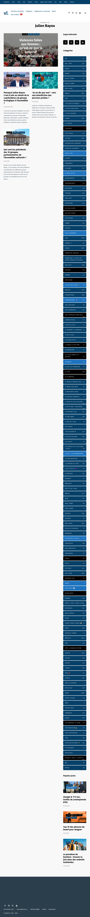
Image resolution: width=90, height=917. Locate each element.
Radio (54, 11)
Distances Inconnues (75, 148)
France (13, 2)
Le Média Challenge (75, 386)
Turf (75, 738)
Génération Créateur (75, 253)
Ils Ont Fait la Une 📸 (75, 285)
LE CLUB (75, 371)
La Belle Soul (75, 334)
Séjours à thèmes (75, 633)
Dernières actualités (17, 11)
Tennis (75, 718)
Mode (60, 2)
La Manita (75, 361)
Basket (75, 68)
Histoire (75, 270)
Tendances (75, 713)
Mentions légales (35, 909)
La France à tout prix (75, 344)
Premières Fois (75, 578)
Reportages (75, 608)
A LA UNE (25, 34)
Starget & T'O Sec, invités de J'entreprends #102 (74, 799)
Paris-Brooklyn (75, 548)
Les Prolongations (75, 458)
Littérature (75, 473)
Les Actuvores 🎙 (75, 431)
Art (75, 58)
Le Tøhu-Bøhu (75, 416)
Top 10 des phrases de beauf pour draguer (73, 828)
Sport (24, 2)
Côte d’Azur (75, 133)
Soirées (75, 668)
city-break (75, 123)
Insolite (75, 290)
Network (75, 518)
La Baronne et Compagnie (75, 329)
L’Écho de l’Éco (75, 325)
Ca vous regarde (75, 113)
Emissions (69, 785)
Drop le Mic (75, 153)
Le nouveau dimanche (75, 396)
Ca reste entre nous (75, 108)
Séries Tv (75, 638)
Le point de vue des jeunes (75, 402)
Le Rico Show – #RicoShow (75, 407)
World (75, 767)
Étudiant (75, 193)
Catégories (29, 11)
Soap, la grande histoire (75, 648)
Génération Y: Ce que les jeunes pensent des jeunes (75, 259)
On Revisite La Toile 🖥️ (75, 538)
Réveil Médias (75, 613)
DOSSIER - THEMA (77, 815)
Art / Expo (75, 63)
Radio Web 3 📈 (75, 588)
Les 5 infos (75, 426)
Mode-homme (75, 508)
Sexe (75, 643)
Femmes (75, 223)
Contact (44, 909)
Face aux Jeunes (75, 213)
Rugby (75, 618)
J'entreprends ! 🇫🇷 (75, 300)
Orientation (75, 543)
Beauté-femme (75, 78)
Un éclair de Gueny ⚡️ (75, 742)
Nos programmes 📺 (22, 909)
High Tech (30, 2)
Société (37, 34)
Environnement (75, 183)
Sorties (36, 2)
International (6, 2)
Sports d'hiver (75, 698)
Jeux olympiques (75, 310)
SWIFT (75, 703)
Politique (21, 75)
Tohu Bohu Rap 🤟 (75, 727)
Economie (75, 168)
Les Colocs (75, 441)
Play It (75, 563)
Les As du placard (75, 436)
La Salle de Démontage (75, 366)
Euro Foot (75, 198)
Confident (75, 128)
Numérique (75, 533)
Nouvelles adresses (75, 528)
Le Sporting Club (75, 411)
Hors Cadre (75, 280)
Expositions (75, 203)
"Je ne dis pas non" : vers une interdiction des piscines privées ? (44, 95)
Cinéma (75, 118)
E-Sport (75, 158)
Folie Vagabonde (75, 233)
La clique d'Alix (75, 339)
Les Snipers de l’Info (75, 463)
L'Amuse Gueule (75, 320)
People (75, 558)
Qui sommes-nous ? (9, 909)
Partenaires (75, 553)
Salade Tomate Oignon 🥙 (75, 623)
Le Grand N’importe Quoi (75, 381)
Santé (75, 628)
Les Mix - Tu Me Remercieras (75, 454)
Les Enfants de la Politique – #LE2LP (75, 447)
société (75, 658)
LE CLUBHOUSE (75, 376)
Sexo (55, 2)
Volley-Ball (75, 752)
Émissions (72, 2)
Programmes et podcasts (42, 11)
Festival (75, 228)
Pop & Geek (75, 573)
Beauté (65, 2)
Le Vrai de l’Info (75, 421)
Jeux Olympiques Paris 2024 (75, 315)
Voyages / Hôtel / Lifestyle (46, 2)
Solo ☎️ (75, 673)
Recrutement (52, 909)
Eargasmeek (75, 163)
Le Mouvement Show (75, 391)
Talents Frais (75, 708)
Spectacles (75, 688)
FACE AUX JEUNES (75, 208)
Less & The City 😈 (75, 468)
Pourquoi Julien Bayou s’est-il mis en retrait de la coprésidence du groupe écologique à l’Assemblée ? (16, 97)
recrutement (75, 593)
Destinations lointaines (75, 143)
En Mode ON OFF (75, 173)
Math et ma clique (75, 488)
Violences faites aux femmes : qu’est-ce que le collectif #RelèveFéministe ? (30, 50)
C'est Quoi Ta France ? (75, 103)
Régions (75, 598)
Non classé (75, 523)
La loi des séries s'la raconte (75, 355)
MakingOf (75, 478)
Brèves (75, 93)
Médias (75, 493)
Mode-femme (75, 503)
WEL (75, 762)
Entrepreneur (75, 178)
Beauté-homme (75, 83)
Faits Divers (75, 218)
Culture (18, 2)
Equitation (75, 188)
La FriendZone (75, 349)
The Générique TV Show (75, 722)
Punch (75, 583)
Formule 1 (75, 243)
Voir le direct (16, 15)
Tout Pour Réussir (75, 732)
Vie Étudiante (75, 747)
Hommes (75, 275)
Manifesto (75, 483)
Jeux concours (75, 305)
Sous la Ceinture (75, 683)
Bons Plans (75, 88)
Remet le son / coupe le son (75, 604)
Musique (75, 513)
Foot (75, 238)
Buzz (75, 98)
